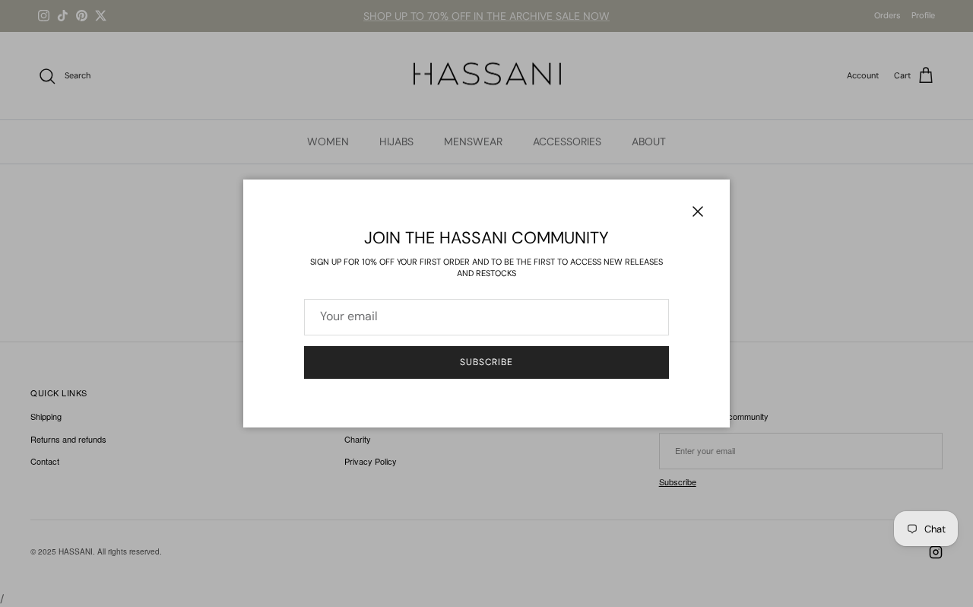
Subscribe (487, 362)
